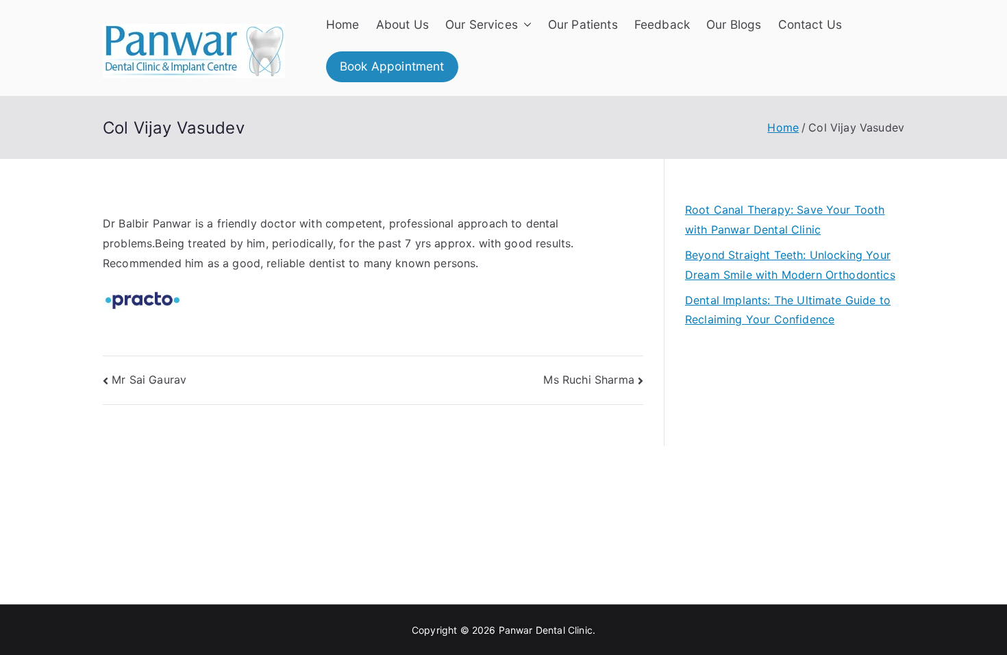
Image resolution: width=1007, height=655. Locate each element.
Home (343, 24)
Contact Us (810, 24)
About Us (402, 24)
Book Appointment (392, 66)
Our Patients (583, 24)
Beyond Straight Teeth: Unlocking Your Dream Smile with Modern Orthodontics (790, 265)
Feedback (662, 24)
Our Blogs (733, 24)
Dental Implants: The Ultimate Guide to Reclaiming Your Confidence (788, 310)
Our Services (481, 24)
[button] (525, 24)
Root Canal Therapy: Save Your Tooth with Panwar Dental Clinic (785, 219)
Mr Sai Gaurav (149, 379)
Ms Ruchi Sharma (588, 379)
